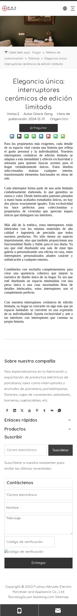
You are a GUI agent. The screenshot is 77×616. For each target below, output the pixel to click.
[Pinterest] (37, 410)
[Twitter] (22, 410)
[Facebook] (7, 410)
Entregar (38, 563)
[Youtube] (29, 410)
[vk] (52, 410)
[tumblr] (44, 410)
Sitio (65, 119)
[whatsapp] (59, 410)
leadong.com (43, 597)
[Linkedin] (14, 410)
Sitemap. (62, 597)
